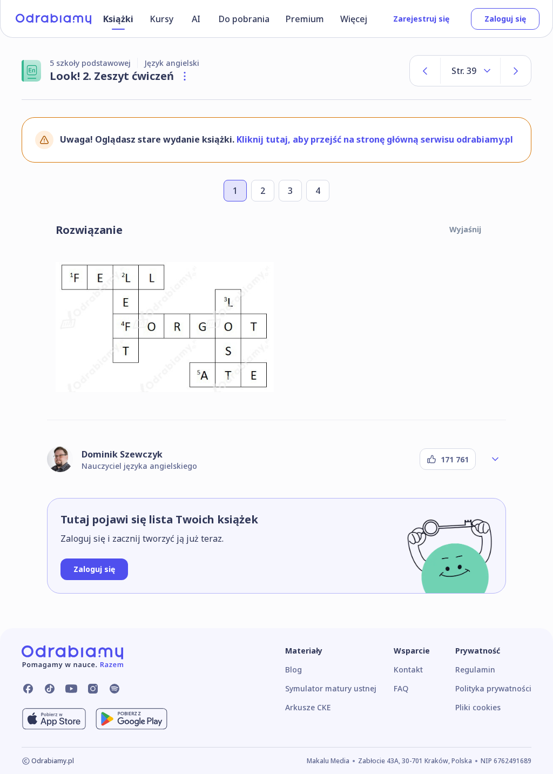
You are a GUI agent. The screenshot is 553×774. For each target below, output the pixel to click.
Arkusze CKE (308, 707)
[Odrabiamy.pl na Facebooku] (28, 688)
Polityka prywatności (493, 688)
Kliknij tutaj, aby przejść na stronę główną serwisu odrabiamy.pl (375, 139)
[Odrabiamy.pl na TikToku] (49, 688)
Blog (293, 669)
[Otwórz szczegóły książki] (184, 76)
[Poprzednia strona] (425, 71)
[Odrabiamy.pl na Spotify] (114, 688)
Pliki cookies (478, 707)
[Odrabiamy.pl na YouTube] (71, 688)
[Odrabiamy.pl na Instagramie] (92, 688)
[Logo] (53, 18)
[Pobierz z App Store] (54, 719)
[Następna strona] (516, 71)
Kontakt (408, 669)
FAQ (401, 688)
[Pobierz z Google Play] (131, 719)
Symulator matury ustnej (330, 688)
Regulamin (475, 669)
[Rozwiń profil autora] (495, 459)
